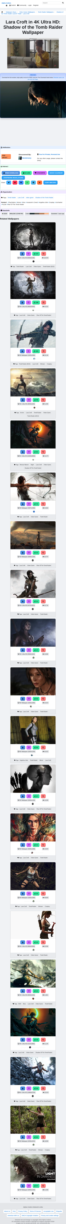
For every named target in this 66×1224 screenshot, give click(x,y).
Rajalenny (38, 310)
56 (37, 747)
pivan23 (38, 512)
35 (37, 893)
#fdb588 (46, 213)
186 (36, 302)
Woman (42, 364)
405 (36, 351)
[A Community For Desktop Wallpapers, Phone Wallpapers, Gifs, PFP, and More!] (2, 12)
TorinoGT (38, 658)
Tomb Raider (12, 197)
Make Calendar (56, 173)
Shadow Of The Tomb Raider (33, 468)
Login (30, 5)
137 (36, 254)
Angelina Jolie (43, 202)
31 (37, 601)
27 (37, 796)
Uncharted (58, 202)
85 (37, 452)
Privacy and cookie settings (50, 1215)
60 (37, 1137)
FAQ (14, 1211)
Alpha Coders (6, 3)
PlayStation (12, 202)
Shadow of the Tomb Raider (44, 197)
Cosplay (51, 202)
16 (37, 1040)
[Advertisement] (33, 131)
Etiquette (59, 1211)
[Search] (63, 2)
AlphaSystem (38, 755)
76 (37, 504)
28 (37, 1088)
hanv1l (38, 407)
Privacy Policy (22, 1211)
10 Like (27, 173)
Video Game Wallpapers (27, 12)
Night (32, 464)
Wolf (19, 1004)
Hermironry (26, 158)
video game (29, 197)
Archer (22, 412)
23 (37, 942)
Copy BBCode (50, 182)
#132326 (32, 213)
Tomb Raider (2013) (48, 266)
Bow (24, 1004)
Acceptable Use (48, 1211)
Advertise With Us (13, 1215)
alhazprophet (38, 852)
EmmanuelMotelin (38, 1047)
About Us (7, 1211)
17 (37, 650)
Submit (13, 5)
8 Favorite (40, 173)
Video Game (37, 266)
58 (37, 400)
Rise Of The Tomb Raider (15, 204)
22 (37, 991)
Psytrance (38, 999)
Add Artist (4, 156)
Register (36, 5)
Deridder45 (38, 560)
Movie (18, 202)
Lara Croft (21, 197)
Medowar (38, 261)
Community (22, 5)
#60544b (36, 213)
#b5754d (41, 213)
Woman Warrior (24, 464)
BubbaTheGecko (38, 706)
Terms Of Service (35, 1211)
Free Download (11, 173)
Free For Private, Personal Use (49, 154)
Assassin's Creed (32, 202)
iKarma (38, 359)
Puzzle (4, 204)
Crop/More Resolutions (13, 178)
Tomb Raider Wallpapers (46, 12)
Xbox (23, 202)
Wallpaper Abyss (11, 12)
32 (37, 552)
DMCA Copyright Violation (30, 1215)
